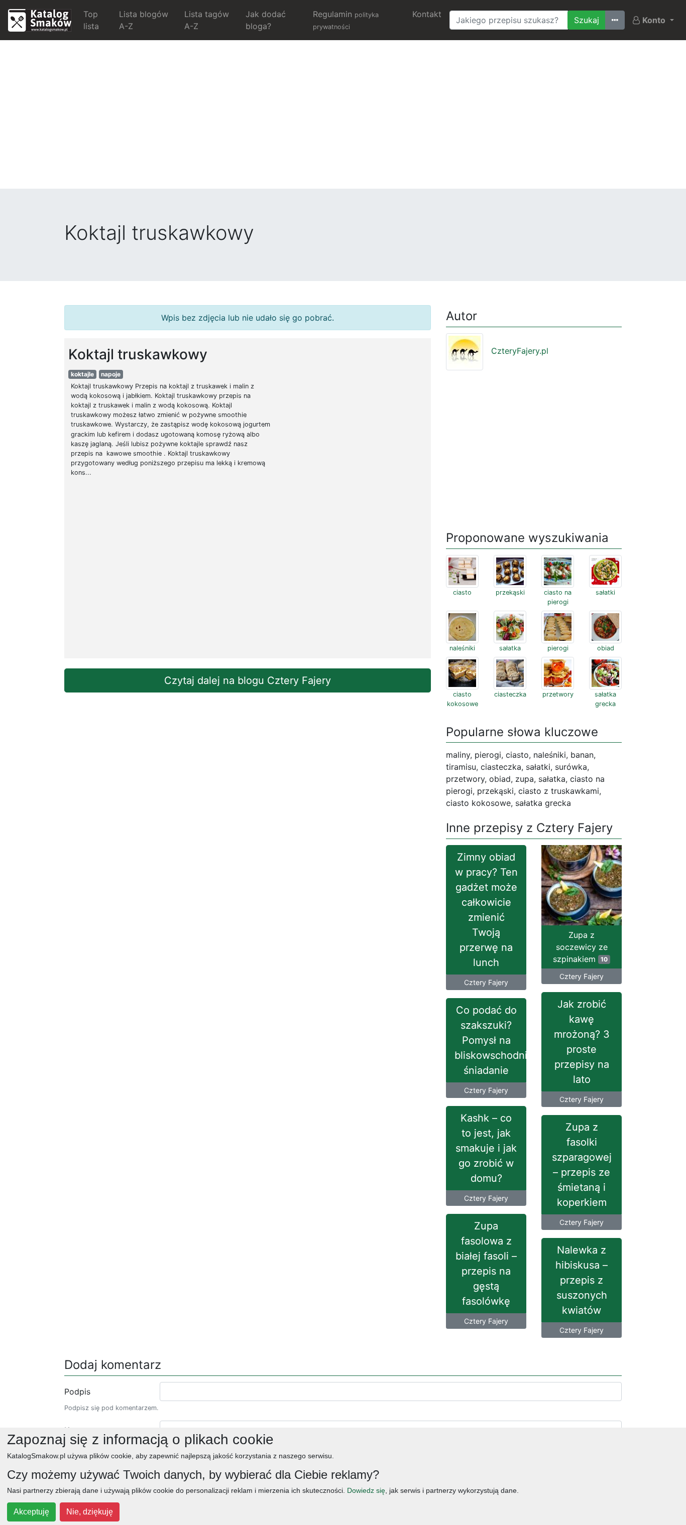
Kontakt (426, 14)
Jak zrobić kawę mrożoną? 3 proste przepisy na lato (582, 1041)
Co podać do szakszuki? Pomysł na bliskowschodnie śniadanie (490, 1040)
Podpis (77, 1392)
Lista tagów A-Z (206, 20)
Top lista (91, 20)
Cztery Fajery (486, 982)
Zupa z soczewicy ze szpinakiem (580, 947)
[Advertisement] (343, 118)
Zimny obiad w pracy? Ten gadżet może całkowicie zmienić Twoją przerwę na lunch (486, 909)
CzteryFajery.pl (519, 351)
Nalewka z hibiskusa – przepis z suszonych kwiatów (581, 1280)
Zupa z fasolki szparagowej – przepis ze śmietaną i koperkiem (582, 1164)
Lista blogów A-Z (143, 20)
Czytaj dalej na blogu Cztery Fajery (247, 680)
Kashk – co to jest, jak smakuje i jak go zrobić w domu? (486, 1148)
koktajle (82, 374)
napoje (111, 374)
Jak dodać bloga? (266, 20)
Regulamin (346, 20)
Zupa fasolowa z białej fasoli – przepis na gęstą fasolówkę (486, 1263)
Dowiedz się (366, 1490)
